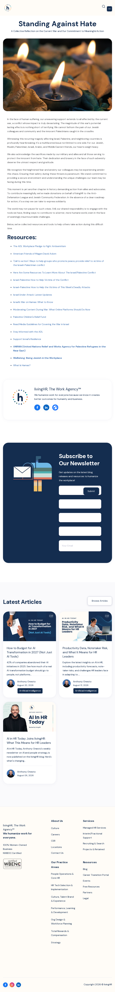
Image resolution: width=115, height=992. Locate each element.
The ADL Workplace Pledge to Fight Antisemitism (39, 246)
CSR (53, 840)
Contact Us (57, 852)
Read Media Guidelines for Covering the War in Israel (41, 324)
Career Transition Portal (96, 875)
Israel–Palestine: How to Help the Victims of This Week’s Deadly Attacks (51, 287)
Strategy (56, 942)
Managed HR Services (94, 827)
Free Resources (91, 886)
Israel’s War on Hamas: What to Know (33, 302)
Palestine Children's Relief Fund (29, 316)
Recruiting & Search (93, 843)
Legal (86, 898)
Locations (56, 847)
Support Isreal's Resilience (27, 339)
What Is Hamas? (22, 365)
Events (86, 880)
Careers (55, 834)
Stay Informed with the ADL (28, 331)
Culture (55, 828)
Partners (87, 892)
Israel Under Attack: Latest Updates (32, 294)
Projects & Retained (94, 849)
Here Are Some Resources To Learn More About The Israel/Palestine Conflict (54, 272)
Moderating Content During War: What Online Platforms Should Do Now (51, 309)
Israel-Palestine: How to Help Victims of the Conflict (41, 279)
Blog (85, 869)
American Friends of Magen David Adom (34, 253)
